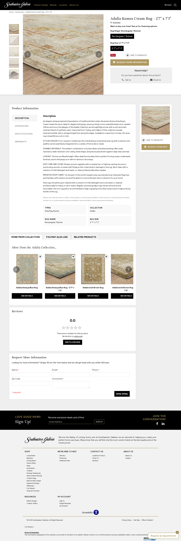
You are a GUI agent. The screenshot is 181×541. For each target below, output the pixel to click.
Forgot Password (65, 503)
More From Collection (25, 237)
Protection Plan (64, 461)
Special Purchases (33, 483)
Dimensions (21, 126)
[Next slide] (128, 269)
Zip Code (16, 379)
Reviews (95, 461)
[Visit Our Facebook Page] (157, 424)
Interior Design (41, 5)
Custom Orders (32, 503)
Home (11, 12)
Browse (168, 5)
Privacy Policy (127, 520)
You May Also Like (57, 237)
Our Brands (31, 488)
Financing (62, 458)
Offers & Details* (147, 520)
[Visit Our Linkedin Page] (163, 424)
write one (78, 336)
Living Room (31, 456)
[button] (99, 54)
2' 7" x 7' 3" (117, 48)
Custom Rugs (31, 478)
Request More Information (132, 62)
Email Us (157, 80)
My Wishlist (63, 506)
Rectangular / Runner (122, 36)
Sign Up (99, 422)
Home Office (31, 463)
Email (55, 370)
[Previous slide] (16, 269)
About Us (74, 5)
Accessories (19, 12)
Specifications (24, 134)
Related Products (85, 237)
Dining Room (31, 461)
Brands (53, 5)
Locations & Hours (98, 456)
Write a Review (72, 342)
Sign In (62, 501)
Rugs (28, 466)
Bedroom (30, 458)
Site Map (136, 520)
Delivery (62, 456)
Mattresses (30, 486)
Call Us (127, 80)
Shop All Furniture (33, 491)
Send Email (122, 394)
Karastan (116, 23)
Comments (58, 379)
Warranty (21, 141)
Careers (128, 458)
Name (15, 370)
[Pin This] (113, 56)
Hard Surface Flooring (34, 476)
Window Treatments (34, 473)
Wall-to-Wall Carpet (34, 481)
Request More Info (157, 147)
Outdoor (29, 471)
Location (63, 5)
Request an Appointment (163, 536)
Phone (95, 370)
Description (22, 118)
